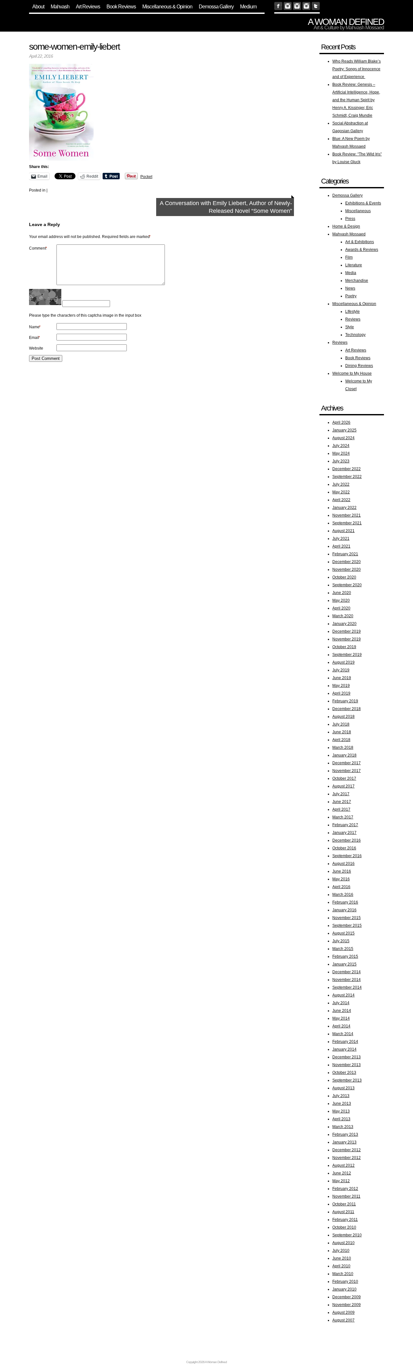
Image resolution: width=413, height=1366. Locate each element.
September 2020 (347, 585)
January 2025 (344, 430)
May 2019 (341, 685)
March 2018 (342, 747)
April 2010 (341, 1266)
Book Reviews (121, 6)
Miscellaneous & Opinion (167, 6)
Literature (353, 265)
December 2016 (346, 840)
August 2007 (343, 1320)
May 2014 (341, 1018)
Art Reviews (88, 6)
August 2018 (343, 716)
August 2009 (343, 1312)
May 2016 (341, 879)
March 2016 (342, 894)
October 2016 (344, 848)
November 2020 (346, 569)
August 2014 (343, 995)
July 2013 (340, 1096)
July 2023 (340, 461)
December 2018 (346, 709)
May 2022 (341, 492)
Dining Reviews (359, 365)
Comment (38, 248)
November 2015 (346, 918)
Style (349, 327)
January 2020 (344, 623)
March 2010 (342, 1274)
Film (349, 257)
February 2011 (345, 1219)
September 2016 (347, 856)
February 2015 (345, 956)
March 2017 (342, 817)
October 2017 (344, 778)
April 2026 (341, 422)
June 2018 (341, 732)
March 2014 (342, 1034)
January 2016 (344, 910)
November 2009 (346, 1304)
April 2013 (341, 1119)
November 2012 (346, 1157)
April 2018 (341, 739)
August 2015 (343, 933)
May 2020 (341, 600)
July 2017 (340, 794)
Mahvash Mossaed (349, 234)
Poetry (351, 296)
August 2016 (343, 863)
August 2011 (343, 1212)
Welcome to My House (352, 373)
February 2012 (345, 1188)
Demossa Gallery (216, 6)
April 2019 (341, 693)
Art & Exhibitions (359, 242)
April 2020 (341, 608)
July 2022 (340, 484)
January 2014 (344, 1049)
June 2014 (341, 1010)
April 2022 (341, 500)
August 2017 (343, 786)
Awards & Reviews (361, 249)
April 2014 (341, 1026)
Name (35, 327)
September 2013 (347, 1080)
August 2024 (343, 438)
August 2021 (343, 531)
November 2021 (346, 515)
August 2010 (343, 1243)
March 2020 (342, 616)
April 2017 (341, 809)
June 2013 (341, 1103)
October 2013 (344, 1072)
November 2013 (346, 1065)
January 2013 (344, 1142)
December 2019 (346, 631)
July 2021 (340, 538)
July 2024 (340, 445)
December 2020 (346, 561)
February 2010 (345, 1281)
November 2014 (346, 979)
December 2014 (346, 972)
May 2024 (341, 453)
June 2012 (341, 1173)
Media (350, 273)
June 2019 (341, 678)
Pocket (146, 176)
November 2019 (346, 639)
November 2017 (346, 770)
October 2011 (344, 1204)
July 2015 (340, 941)
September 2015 (347, 925)
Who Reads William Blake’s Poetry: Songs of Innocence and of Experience (356, 69)
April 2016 (341, 887)
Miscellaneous (358, 211)
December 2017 (346, 763)
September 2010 (347, 1235)
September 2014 (347, 987)
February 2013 (345, 1134)
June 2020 (341, 592)
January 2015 (344, 964)
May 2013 (341, 1111)
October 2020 (344, 577)
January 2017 (344, 832)
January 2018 (344, 755)
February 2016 (345, 902)
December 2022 (346, 469)
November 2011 (346, 1196)
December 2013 (346, 1057)
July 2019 (340, 670)
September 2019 (347, 654)
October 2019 (344, 647)
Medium (248, 6)
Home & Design (346, 226)
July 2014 (340, 1003)
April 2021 (341, 546)
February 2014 (345, 1041)
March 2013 (342, 1126)
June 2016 (341, 871)
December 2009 (346, 1297)
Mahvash (60, 6)
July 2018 (340, 724)
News (350, 288)
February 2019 (345, 701)
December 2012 (346, 1150)
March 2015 (342, 948)
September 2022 (347, 476)
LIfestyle (352, 311)
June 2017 (341, 801)
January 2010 (344, 1289)
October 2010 (344, 1227)
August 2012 (343, 1165)
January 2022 (344, 507)
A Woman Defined (346, 22)
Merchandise (356, 280)
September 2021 (347, 523)
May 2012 (341, 1181)
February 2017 (345, 825)
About (38, 6)
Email (34, 337)
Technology (355, 334)
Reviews (352, 319)
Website (36, 348)
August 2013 (343, 1088)
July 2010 (340, 1250)
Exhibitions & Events (363, 203)
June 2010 (341, 1258)
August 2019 (343, 662)
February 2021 (345, 554)
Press (350, 218)
